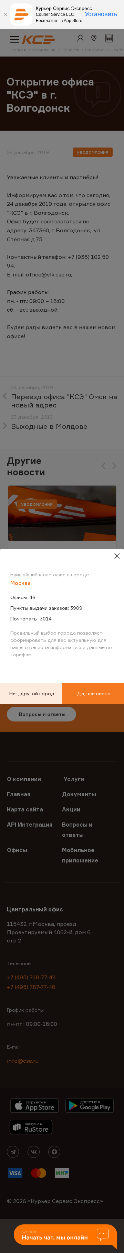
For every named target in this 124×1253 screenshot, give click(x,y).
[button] (65, 1237)
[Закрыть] (5, 14)
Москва (20, 582)
